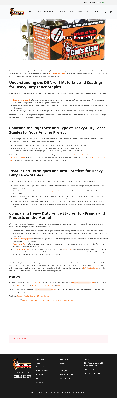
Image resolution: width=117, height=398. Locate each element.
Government (61, 12)
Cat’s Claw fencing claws (56, 73)
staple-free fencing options (88, 155)
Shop (37, 12)
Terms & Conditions (67, 378)
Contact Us (39, 382)
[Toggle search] (104, 11)
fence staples (74, 155)
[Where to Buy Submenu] (54, 11)
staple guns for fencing (17, 158)
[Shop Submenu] (41, 11)
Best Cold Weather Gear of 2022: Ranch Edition (33, 296)
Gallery (71, 12)
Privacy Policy (64, 371)
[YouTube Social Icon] (99, 373)
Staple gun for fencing (20, 244)
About (87, 12)
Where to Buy (48, 12)
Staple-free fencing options (22, 239)
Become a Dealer (42, 371)
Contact (95, 12)
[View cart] (111, 11)
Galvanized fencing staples (22, 100)
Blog (61, 367)
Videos (62, 363)
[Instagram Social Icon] (90, 373)
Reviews (79, 12)
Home (30, 12)
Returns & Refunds (66, 374)
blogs (17, 285)
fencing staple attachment (56, 191)
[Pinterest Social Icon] (94, 373)
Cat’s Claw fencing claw (91, 268)
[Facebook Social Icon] (85, 373)
